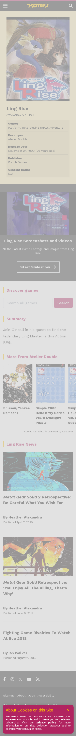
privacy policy (46, 722)
